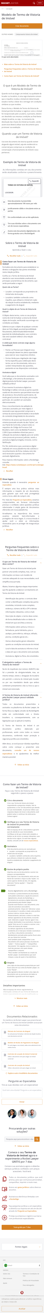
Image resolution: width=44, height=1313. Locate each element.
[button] (2, 9)
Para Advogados (28, 1285)
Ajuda (5, 1283)
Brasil (10, 1265)
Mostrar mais (22, 998)
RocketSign (14, 1199)
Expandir (35, 181)
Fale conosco (7, 1278)
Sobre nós (6, 1274)
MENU (40, 3)
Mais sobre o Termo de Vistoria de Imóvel (20, 64)
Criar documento (22, 26)
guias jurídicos (23, 1187)
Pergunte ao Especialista (22, 500)
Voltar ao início (23, 765)
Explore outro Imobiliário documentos (23, 1073)
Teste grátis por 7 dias (22, 1227)
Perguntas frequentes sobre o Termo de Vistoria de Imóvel (23, 70)
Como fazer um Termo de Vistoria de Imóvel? (21, 76)
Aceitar (22, 1308)
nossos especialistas (31, 841)
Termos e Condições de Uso (31, 1275)
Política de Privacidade (31, 1280)
